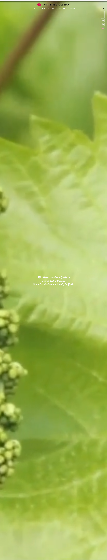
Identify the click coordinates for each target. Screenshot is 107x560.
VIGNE (34, 8)
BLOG (54, 8)
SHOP (43, 8)
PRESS (65, 8)
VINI (38, 8)
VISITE (49, 8)
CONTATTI (72, 8)
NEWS (59, 8)
